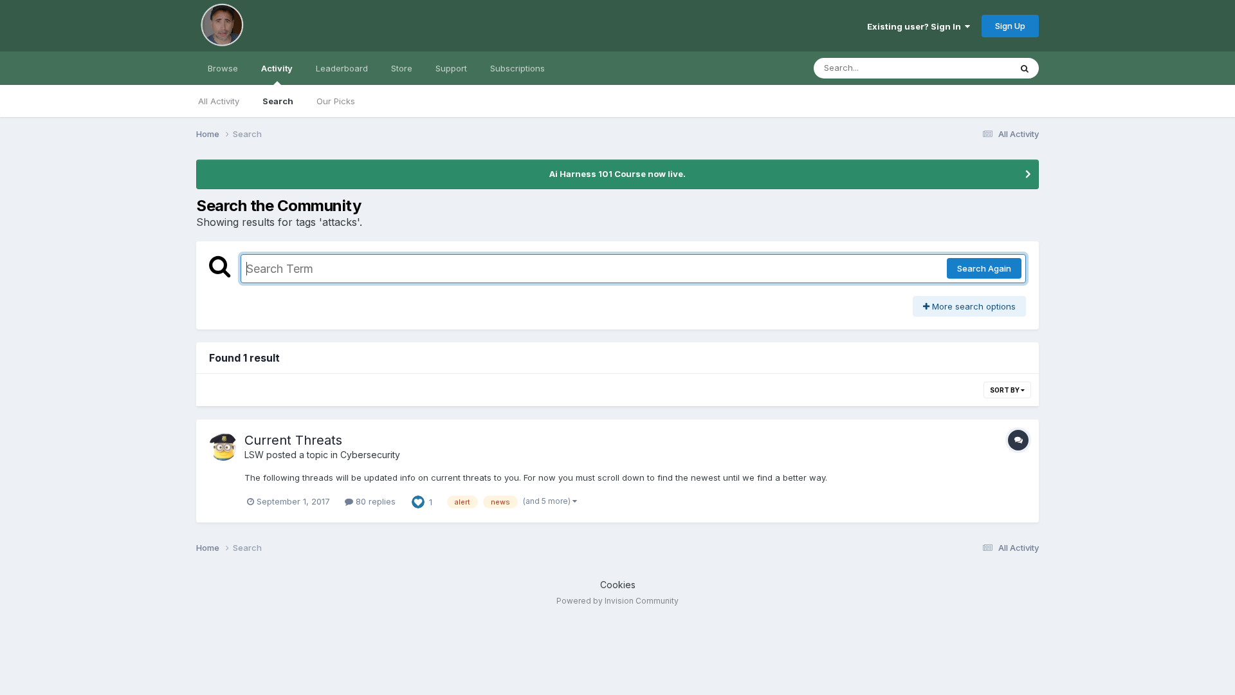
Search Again (984, 268)
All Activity (218, 101)
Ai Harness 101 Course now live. (617, 174)
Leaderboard (342, 68)
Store (401, 68)
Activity (277, 68)
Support (451, 68)
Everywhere (970, 68)
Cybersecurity (370, 454)
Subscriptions (517, 68)
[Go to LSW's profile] (223, 446)
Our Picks (335, 101)
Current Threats (293, 440)
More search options (972, 306)
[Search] (1025, 68)
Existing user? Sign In (916, 26)
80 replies (374, 501)
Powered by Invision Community (617, 601)
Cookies (618, 584)
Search (277, 101)
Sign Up (1010, 26)
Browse (223, 68)
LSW (254, 454)
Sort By (1005, 390)
